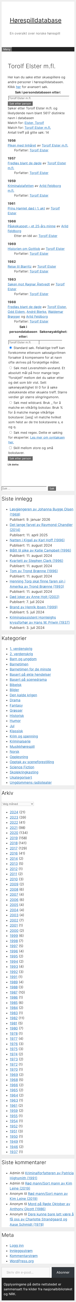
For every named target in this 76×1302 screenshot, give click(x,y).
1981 (13, 1023)
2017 (14, 848)
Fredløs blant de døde (25, 163)
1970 (14, 1069)
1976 (14, 1044)
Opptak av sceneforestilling (32, 762)
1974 (14, 1054)
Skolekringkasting (24, 772)
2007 (14, 894)
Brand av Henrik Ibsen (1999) (34, 607)
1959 (14, 1111)
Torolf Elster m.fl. (38, 128)
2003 (14, 915)
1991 (13, 977)
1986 (14, 997)
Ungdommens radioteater (31, 782)
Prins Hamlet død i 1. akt (26, 208)
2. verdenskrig (21, 654)
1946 (14, 1147)
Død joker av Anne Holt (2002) (34, 597)
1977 (14, 1039)
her (18, 87)
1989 (14, 982)
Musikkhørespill (22, 747)
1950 (14, 1136)
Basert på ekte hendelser (30, 674)
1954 (14, 1121)
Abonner (63, 1272)
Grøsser (16, 710)
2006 (14, 900)
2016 (14, 853)
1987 (14, 992)
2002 (14, 920)
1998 (14, 941)
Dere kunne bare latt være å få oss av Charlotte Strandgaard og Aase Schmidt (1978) (42, 1219)
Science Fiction (22, 767)
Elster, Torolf (34, 123)
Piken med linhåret (22, 145)
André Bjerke (36, 312)
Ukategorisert (21, 777)
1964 (14, 1095)
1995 (14, 956)
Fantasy (16, 705)
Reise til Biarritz (20, 266)
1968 (14, 1080)
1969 (14, 1075)
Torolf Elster (39, 150)
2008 (14, 889)
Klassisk (16, 731)
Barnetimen (19, 664)
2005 (14, 905)
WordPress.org (22, 1261)
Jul (12, 726)
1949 (14, 1142)
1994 (14, 961)
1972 (14, 1064)
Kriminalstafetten (21, 186)
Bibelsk (15, 685)
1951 (13, 1131)
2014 (14, 859)
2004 (14, 910)
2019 (14, 838)
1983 (14, 1013)
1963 (14, 1100)
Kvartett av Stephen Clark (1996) (36, 561)
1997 (14, 946)
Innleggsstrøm (21, 1251)
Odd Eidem (16, 312)
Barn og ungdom (23, 659)
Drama (15, 700)
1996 (14, 951)
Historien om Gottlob (24, 249)
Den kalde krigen (23, 695)
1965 (14, 1090)
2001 (14, 925)
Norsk (14, 752)
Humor (15, 721)
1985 (14, 1003)
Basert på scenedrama (28, 680)
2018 (14, 843)
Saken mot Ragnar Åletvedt (29, 284)
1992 (14, 972)
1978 (14, 1034)
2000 (14, 931)
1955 (14, 1116)
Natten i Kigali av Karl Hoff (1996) (37, 540)
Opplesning (19, 757)
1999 (14, 936)
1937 (14, 1152)
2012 (14, 869)
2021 (14, 828)
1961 (13, 1106)
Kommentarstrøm (24, 1256)
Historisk (17, 716)
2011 (13, 874)
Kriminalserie (20, 741)
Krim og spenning (24, 736)
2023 (14, 817)
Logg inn (17, 1245)
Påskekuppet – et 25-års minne (32, 226)
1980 (14, 1028)
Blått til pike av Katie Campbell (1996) (40, 550)
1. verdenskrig (21, 649)
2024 (14, 812)
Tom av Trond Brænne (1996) (34, 571)
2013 (14, 864)
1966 (14, 1085)
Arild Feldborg (37, 316)
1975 (14, 1049)
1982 (14, 1018)
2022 (14, 822)
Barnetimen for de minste (30, 669)
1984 (14, 1008)
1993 (14, 967)
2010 (14, 879)
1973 (14, 1059)
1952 (14, 1126)
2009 (14, 884)
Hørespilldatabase (35, 20)
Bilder (14, 690)
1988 (14, 987)
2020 (14, 833)
